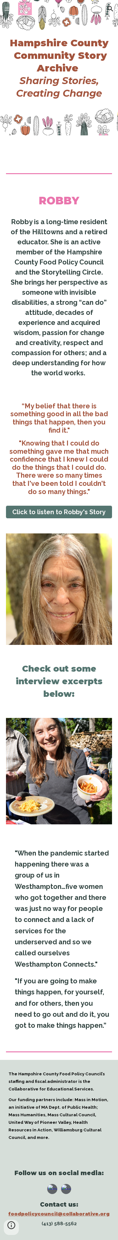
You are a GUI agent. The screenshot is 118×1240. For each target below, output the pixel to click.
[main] (59, 68)
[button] (7, 8)
